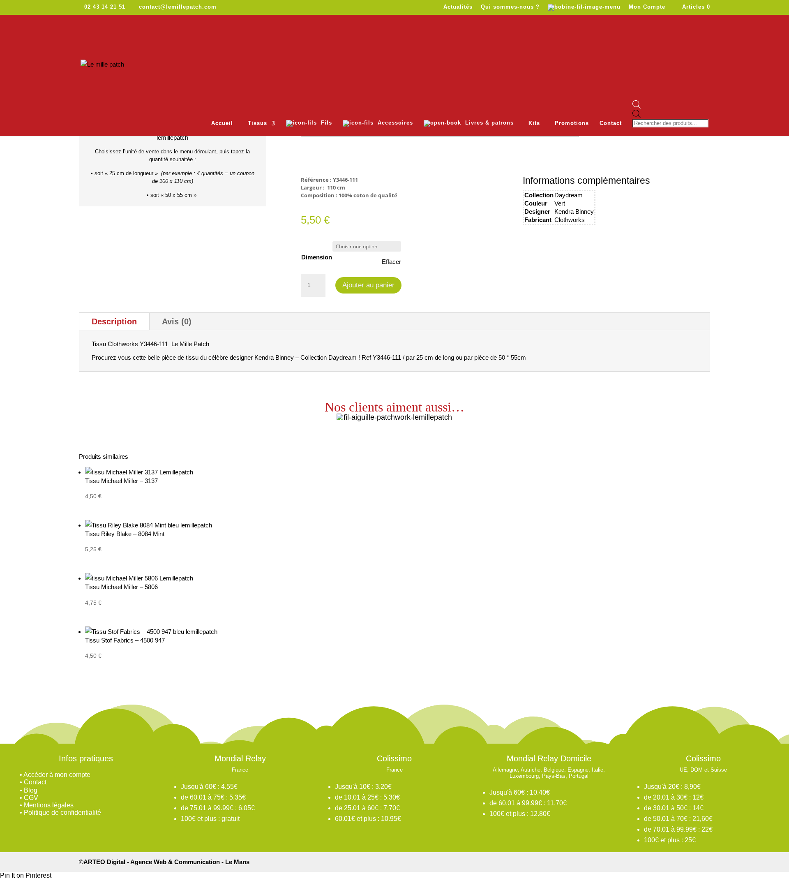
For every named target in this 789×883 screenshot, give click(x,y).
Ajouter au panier (368, 285)
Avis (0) (176, 321)
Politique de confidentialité (62, 812)
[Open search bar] (671, 105)
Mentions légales (49, 805)
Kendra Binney (574, 211)
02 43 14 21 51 (104, 7)
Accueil (222, 123)
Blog (30, 790)
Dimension (316, 257)
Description (114, 321)
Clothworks (569, 219)
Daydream (568, 195)
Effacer (391, 261)
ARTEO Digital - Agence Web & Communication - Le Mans (166, 861)
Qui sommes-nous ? (510, 7)
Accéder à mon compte (56, 774)
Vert (559, 203)
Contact (611, 123)
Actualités (458, 7)
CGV (31, 797)
